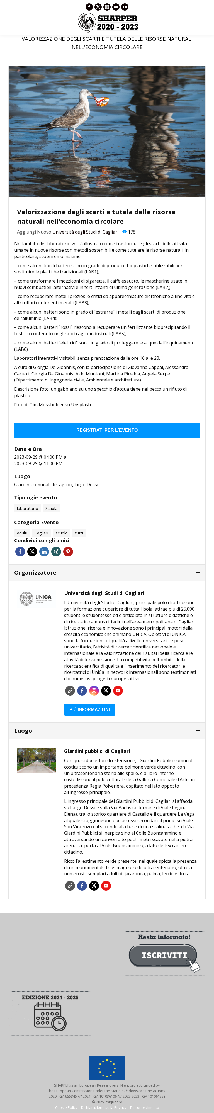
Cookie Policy (66, 1107)
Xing (56, 551)
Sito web (70, 691)
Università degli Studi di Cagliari (85, 232)
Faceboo (82, 691)
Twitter (32, 551)
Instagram (94, 691)
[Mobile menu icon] (11, 23)
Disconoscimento (144, 1107)
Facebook (20, 551)
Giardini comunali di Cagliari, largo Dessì (56, 485)
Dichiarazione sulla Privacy (104, 1107)
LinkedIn (44, 551)
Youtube (118, 691)
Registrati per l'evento (107, 430)
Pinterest (68, 551)
